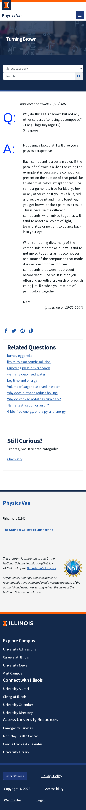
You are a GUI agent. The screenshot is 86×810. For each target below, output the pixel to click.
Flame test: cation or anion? (28, 405)
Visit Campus (12, 673)
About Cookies (15, 776)
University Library (16, 752)
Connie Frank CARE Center (22, 744)
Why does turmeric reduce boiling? (32, 392)
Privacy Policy (51, 776)
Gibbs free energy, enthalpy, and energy (36, 411)
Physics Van (16, 502)
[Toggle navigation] (80, 15)
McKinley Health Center (20, 736)
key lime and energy (22, 380)
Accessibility (54, 788)
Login (40, 800)
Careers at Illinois (16, 657)
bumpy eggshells (19, 355)
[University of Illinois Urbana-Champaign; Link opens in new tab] (6, 6)
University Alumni (16, 688)
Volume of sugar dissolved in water (33, 386)
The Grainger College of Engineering (28, 530)
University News (15, 665)
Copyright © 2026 (17, 788)
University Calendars (18, 704)
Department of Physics (41, 568)
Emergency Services (18, 728)
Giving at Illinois (15, 696)
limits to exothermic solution (29, 361)
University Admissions (19, 649)
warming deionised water (26, 374)
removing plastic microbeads (28, 368)
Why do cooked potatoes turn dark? (34, 399)
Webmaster (12, 800)
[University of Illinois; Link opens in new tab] (18, 623)
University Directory (18, 712)
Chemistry (14, 459)
